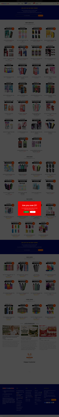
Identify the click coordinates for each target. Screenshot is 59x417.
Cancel (32, 211)
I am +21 (26, 211)
